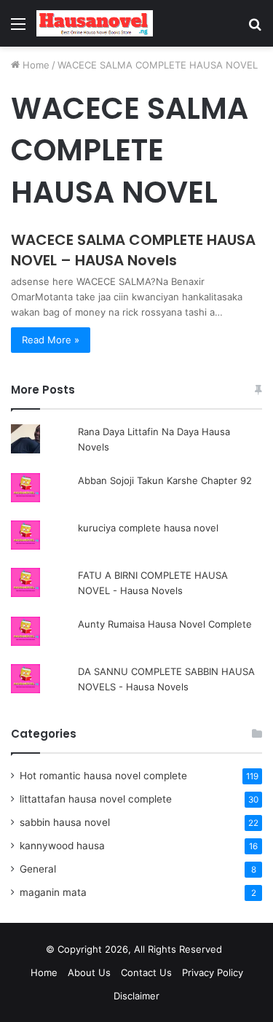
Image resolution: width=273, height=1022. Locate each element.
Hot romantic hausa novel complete (103, 775)
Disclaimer (136, 996)
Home (35, 65)
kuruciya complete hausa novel (148, 528)
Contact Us (146, 972)
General (38, 869)
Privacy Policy (212, 972)
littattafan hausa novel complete (96, 799)
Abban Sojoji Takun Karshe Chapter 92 (165, 480)
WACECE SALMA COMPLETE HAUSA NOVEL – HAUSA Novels (133, 250)
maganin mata (53, 892)
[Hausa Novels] (94, 23)
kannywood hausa (62, 845)
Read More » (50, 340)
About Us (89, 972)
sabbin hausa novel (65, 822)
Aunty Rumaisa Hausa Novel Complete (165, 624)
